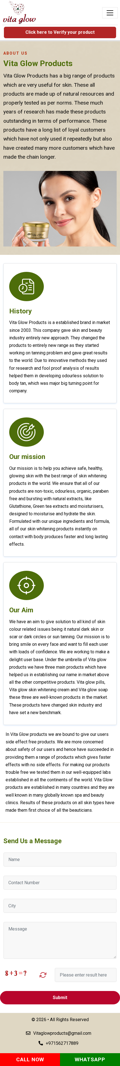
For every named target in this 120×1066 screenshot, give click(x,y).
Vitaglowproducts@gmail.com (62, 1033)
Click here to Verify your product (60, 32)
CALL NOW (30, 1059)
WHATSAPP (90, 1059)
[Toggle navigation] (110, 12)
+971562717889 (62, 1043)
